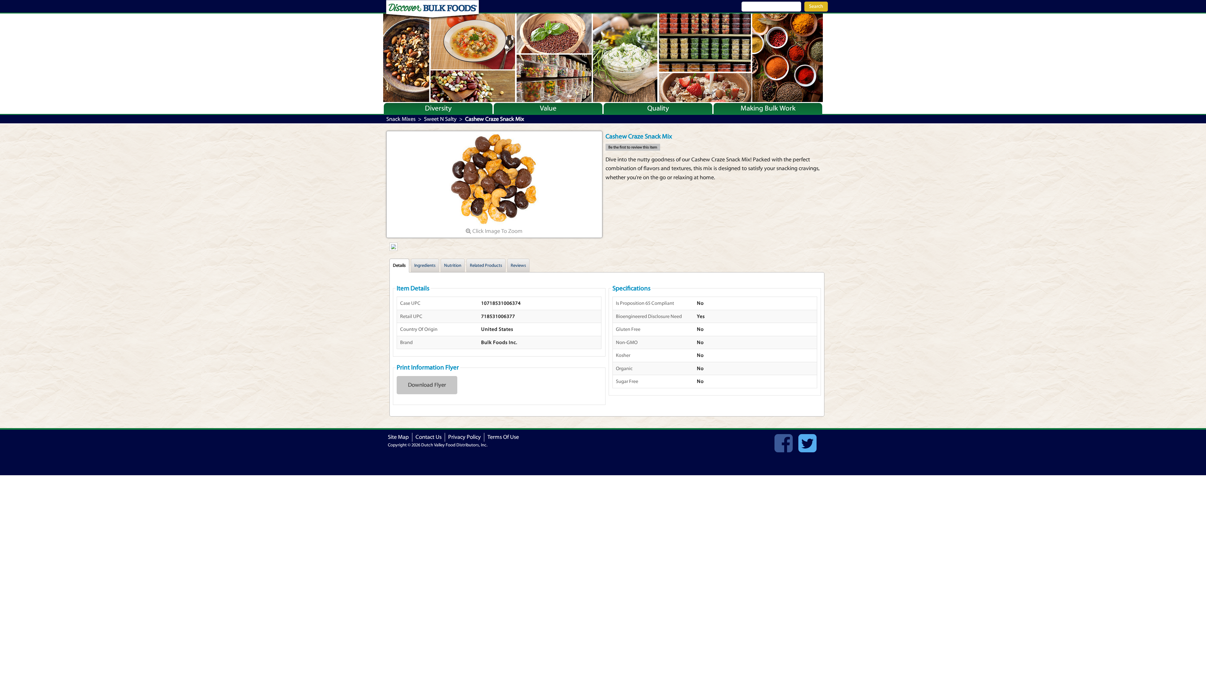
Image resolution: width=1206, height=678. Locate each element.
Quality (658, 108)
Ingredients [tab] (425, 265)
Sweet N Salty (440, 119)
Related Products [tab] (486, 265)
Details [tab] (399, 265)
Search (816, 6)
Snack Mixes (401, 119)
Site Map (398, 437)
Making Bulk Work (768, 108)
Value (548, 108)
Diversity (438, 108)
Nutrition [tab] (452, 265)
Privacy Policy (464, 437)
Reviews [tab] (518, 265)
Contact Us (429, 437)
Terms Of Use (503, 437)
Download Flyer (427, 385)
